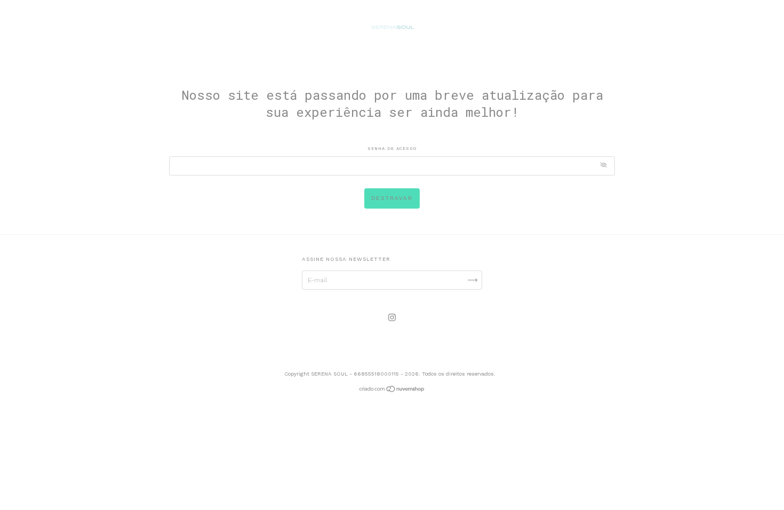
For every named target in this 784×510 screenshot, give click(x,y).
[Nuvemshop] (392, 390)
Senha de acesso (392, 148)
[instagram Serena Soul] (392, 317)
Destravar (392, 198)
